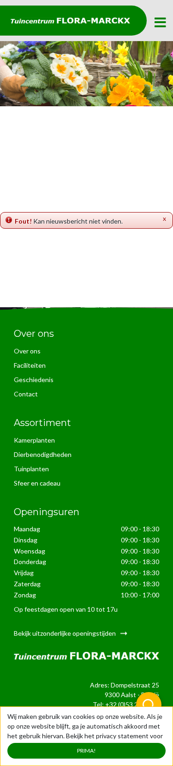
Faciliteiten (30, 365)
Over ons (27, 351)
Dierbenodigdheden (43, 454)
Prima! (86, 750)
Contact (26, 394)
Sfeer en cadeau (37, 483)
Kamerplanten (34, 440)
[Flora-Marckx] (70, 21)
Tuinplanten (31, 469)
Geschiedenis (34, 379)
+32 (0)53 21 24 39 (132, 704)
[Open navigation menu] (160, 23)
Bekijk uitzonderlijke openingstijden (65, 633)
